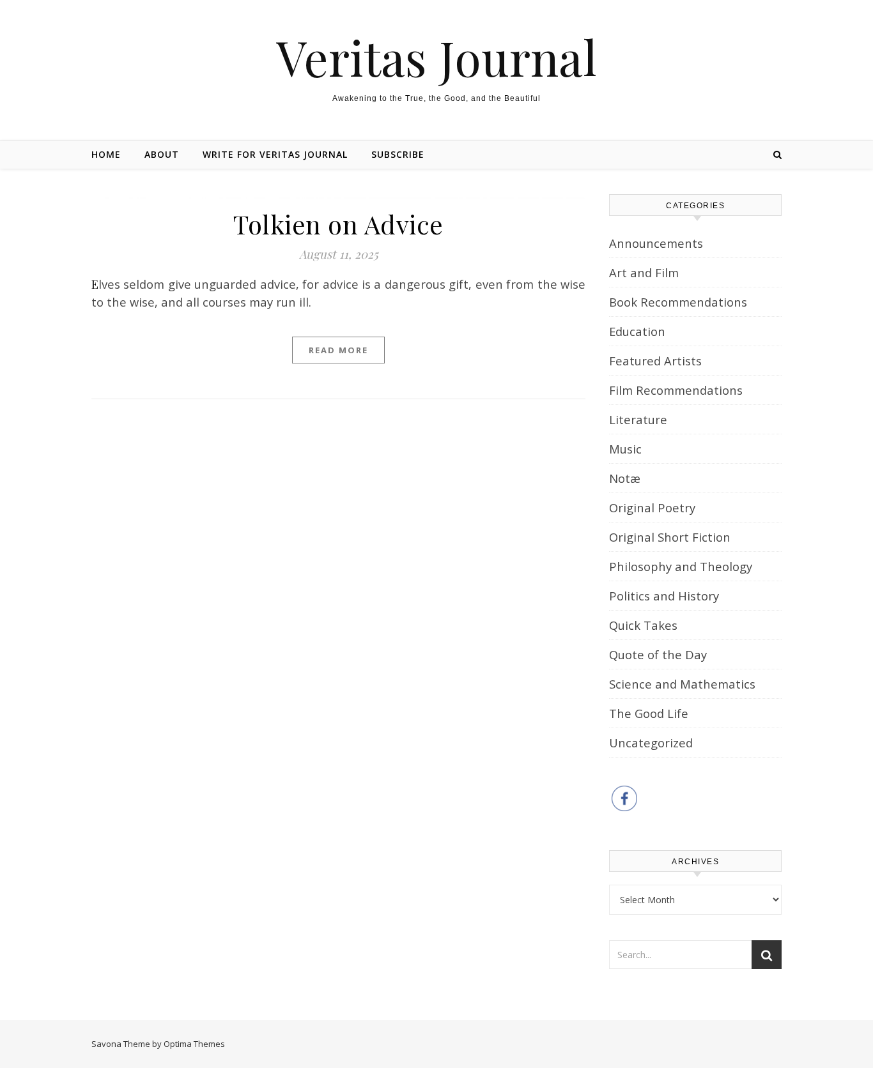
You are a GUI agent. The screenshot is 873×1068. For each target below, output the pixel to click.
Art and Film (644, 272)
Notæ (624, 478)
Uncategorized (651, 743)
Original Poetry (652, 507)
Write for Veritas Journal (275, 154)
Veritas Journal (436, 57)
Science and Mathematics (682, 684)
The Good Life (648, 713)
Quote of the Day (658, 654)
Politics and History (664, 596)
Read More (338, 350)
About (161, 154)
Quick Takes (643, 625)
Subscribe (397, 154)
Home (106, 154)
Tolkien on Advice (338, 224)
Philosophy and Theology (680, 566)
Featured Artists (655, 361)
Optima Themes (194, 1043)
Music (625, 449)
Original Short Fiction (669, 537)
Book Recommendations (678, 302)
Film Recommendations (676, 390)
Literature (638, 419)
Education (637, 331)
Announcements (656, 243)
